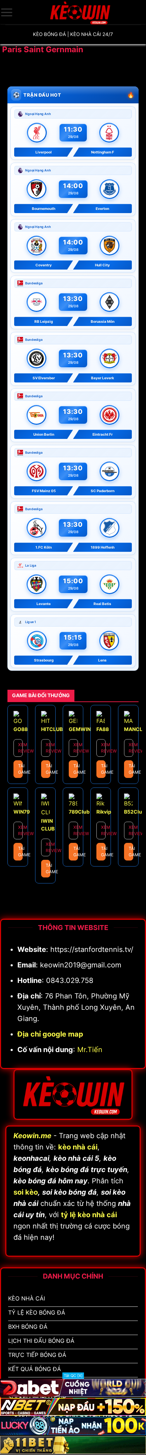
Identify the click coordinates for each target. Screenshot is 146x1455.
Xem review (20, 748)
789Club (79, 812)
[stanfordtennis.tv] (80, 12)
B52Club (134, 812)
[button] (6, 12)
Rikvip (103, 812)
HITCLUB (52, 729)
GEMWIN (80, 729)
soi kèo (25, 1192)
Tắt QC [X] (73, 1375)
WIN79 (21, 812)
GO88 (20, 729)
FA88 (102, 729)
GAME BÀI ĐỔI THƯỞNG (41, 695)
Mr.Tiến (89, 1049)
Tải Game (20, 769)
